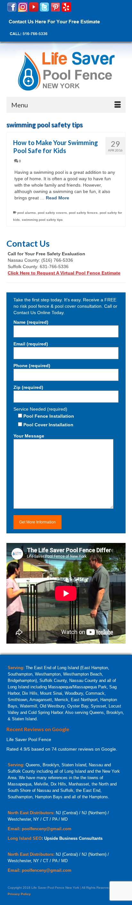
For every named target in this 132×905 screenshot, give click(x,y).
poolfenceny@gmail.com (46, 828)
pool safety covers (52, 212)
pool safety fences (83, 212)
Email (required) (30, 343)
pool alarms (26, 212)
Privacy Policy (19, 894)
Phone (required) (31, 365)
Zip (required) (28, 387)
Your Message (28, 435)
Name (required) (30, 322)
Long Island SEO (25, 838)
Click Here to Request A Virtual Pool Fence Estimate (64, 272)
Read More (57, 197)
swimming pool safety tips (42, 219)
